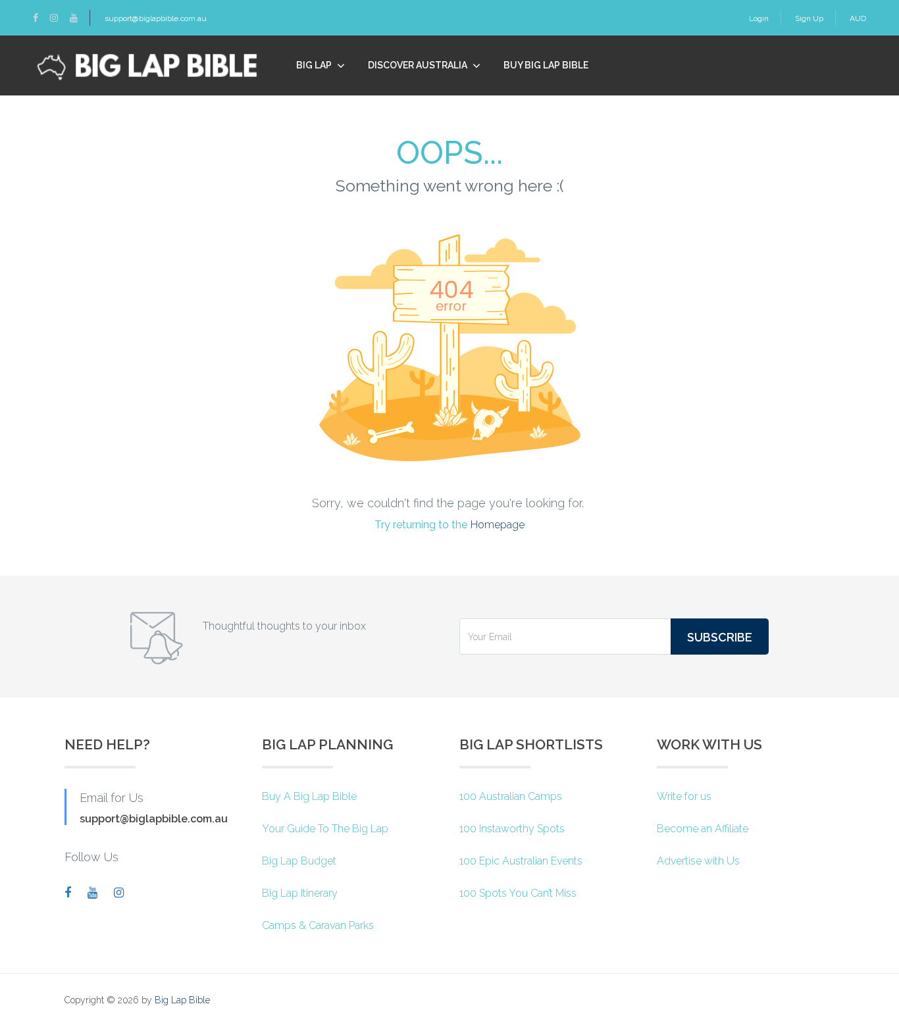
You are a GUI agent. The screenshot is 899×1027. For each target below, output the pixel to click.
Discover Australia (417, 65)
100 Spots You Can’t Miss (518, 893)
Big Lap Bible (182, 1000)
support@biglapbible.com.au (156, 18)
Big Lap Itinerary (300, 893)
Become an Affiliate (702, 828)
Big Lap (314, 65)
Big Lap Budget (299, 861)
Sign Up (809, 18)
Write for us (684, 796)
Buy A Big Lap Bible (309, 796)
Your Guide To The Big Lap (325, 828)
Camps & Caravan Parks (318, 925)
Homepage (498, 524)
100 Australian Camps (510, 796)
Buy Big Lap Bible (545, 65)
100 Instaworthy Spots (512, 828)
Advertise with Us (698, 861)
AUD (858, 18)
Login (759, 18)
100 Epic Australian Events (520, 861)
